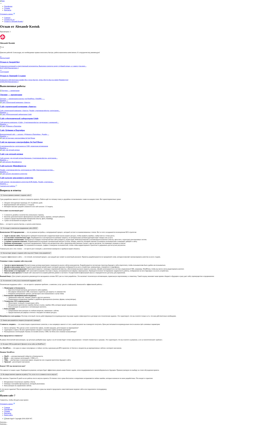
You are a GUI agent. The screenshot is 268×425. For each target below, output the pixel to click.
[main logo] (134, 1)
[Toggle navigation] (1, 3)
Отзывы (7, 8)
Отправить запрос (6, 14)
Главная (7, 407)
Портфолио (8, 6)
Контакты (7, 10)
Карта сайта (8, 415)
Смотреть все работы (7, 186)
